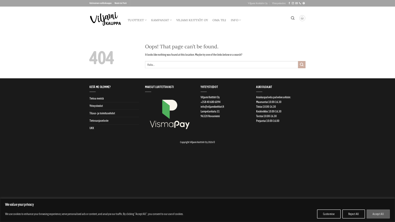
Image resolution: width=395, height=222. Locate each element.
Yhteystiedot (279, 3)
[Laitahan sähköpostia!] (296, 3)
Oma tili (219, 20)
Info (234, 20)
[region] (197, 210)
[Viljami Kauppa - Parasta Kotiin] (105, 19)
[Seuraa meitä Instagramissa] (293, 3)
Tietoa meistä (96, 98)
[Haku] (292, 18)
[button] (302, 18)
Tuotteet (136, 20)
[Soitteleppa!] (300, 3)
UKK (91, 128)
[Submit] (302, 64)
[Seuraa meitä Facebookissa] (289, 3)
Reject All (353, 214)
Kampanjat (160, 20)
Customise (329, 214)
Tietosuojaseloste (98, 120)
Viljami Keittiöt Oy (258, 3)
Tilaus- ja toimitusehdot (102, 113)
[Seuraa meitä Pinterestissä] (304, 3)
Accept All (378, 214)
